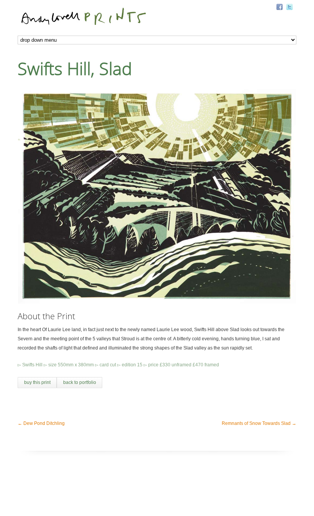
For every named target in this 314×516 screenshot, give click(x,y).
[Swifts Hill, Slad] (157, 196)
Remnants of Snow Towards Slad (259, 423)
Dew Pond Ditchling (41, 423)
